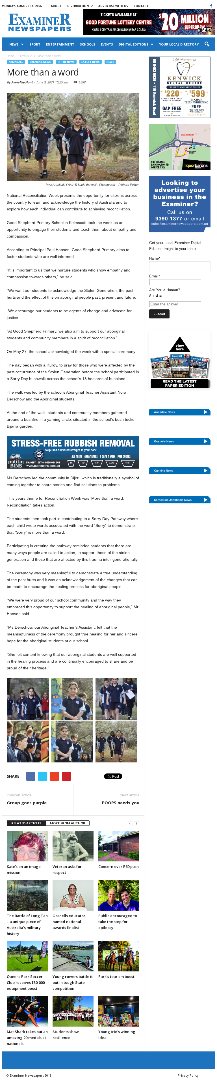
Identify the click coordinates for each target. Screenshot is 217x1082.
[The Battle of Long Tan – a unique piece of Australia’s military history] (27, 895)
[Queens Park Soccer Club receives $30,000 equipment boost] (27, 956)
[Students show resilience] (73, 1011)
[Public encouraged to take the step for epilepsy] (118, 895)
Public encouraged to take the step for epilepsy (117, 921)
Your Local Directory (179, 44)
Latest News (90, 62)
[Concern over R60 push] (118, 846)
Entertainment (60, 44)
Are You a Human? (164, 293)
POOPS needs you (120, 802)
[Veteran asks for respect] (73, 846)
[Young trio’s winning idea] (118, 1011)
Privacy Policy (188, 1075)
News (14, 44)
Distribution (78, 6)
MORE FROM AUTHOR (67, 823)
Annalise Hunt (22, 82)
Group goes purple (27, 802)
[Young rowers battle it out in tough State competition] (73, 956)
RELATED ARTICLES (26, 823)
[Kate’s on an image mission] (27, 846)
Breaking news (40, 62)
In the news (66, 62)
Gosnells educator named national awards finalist (69, 921)
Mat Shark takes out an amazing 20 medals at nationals (27, 1037)
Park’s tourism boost (116, 976)
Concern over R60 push (118, 866)
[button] (207, 44)
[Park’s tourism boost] (118, 956)
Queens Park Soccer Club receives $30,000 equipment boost (26, 982)
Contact (141, 6)
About (56, 6)
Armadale (16, 62)
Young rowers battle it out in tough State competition (73, 982)
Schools (87, 44)
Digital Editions (133, 44)
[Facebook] (211, 6)
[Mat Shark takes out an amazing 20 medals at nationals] (27, 1011)
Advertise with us (113, 6)
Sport (34, 44)
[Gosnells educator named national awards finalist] (73, 895)
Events (107, 44)
